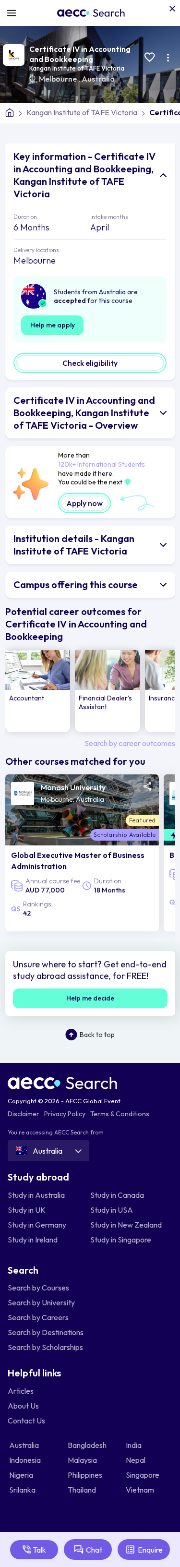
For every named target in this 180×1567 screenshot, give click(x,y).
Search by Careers (38, 1317)
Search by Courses (38, 1287)
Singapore (143, 1475)
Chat (94, 1550)
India (134, 1445)
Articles (21, 1391)
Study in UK (27, 1210)
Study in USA (111, 1210)
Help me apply (52, 325)
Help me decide (90, 998)
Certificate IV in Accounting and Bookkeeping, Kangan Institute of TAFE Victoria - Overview (84, 412)
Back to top (97, 1034)
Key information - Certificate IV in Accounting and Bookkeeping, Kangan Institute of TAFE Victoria (84, 175)
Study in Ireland (33, 1239)
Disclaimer (23, 1113)
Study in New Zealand (126, 1224)
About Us (23, 1405)
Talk (39, 1550)
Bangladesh (88, 1445)
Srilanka (23, 1490)
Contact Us (26, 1420)
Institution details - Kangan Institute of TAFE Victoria (73, 544)
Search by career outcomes (129, 743)
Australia (98, 79)
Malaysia (83, 1460)
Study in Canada (117, 1195)
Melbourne (58, 79)
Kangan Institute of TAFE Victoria (76, 68)
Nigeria (22, 1475)
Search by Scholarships (45, 1347)
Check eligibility (90, 363)
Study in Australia (36, 1195)
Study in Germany (37, 1224)
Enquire (150, 1550)
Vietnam (141, 1490)
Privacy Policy (64, 1113)
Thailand (82, 1490)
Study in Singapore (120, 1239)
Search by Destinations (46, 1332)
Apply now (84, 503)
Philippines (86, 1475)
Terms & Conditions (119, 1113)
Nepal (136, 1460)
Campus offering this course (75, 585)
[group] (38, 691)
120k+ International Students (101, 464)
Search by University (41, 1302)
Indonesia (25, 1460)
